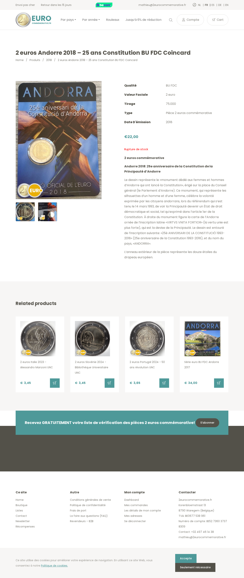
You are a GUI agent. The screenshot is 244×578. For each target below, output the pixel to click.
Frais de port (78, 510)
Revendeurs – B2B (81, 521)
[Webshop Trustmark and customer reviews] (108, 5)
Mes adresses (133, 516)
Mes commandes (136, 505)
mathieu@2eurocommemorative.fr (162, 5)
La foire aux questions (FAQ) (89, 516)
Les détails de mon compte (142, 510)
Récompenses (25, 526)
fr (207, 5)
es (213, 5)
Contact (21, 516)
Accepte (186, 558)
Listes (19, 510)
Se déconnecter (135, 521)
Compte (192, 20)
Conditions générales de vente (90, 500)
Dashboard (131, 500)
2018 (49, 60)
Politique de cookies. (54, 566)
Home (20, 60)
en (226, 5)
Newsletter (23, 521)
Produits (35, 60)
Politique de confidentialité (88, 505)
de (220, 5)
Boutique (21, 505)
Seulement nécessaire (195, 567)
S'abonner (207, 423)
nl (200, 5)
